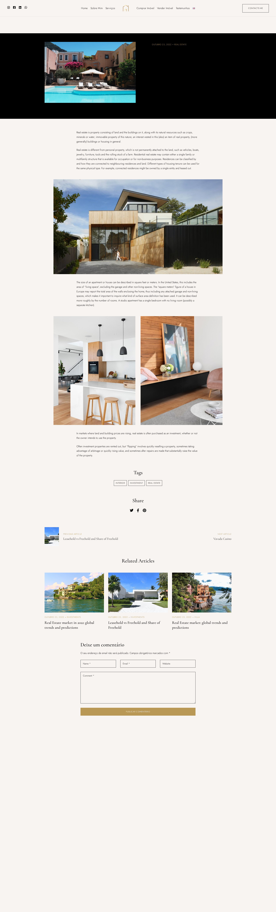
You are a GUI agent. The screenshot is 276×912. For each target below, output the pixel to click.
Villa (197, 617)
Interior (120, 483)
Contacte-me (255, 8)
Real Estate (180, 44)
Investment (136, 483)
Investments (74, 617)
